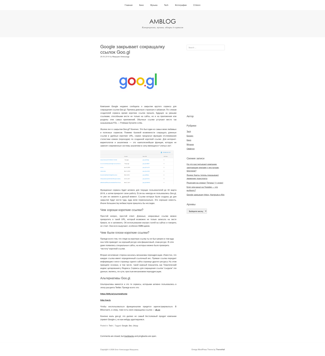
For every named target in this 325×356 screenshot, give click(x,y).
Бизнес (190, 135)
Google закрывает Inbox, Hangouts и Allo (205, 194)
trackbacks (129, 336)
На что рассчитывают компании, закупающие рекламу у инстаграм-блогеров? (203, 167)
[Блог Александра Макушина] (162, 22)
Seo (130, 325)
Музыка (153, 5)
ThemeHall (220, 349)
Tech (166, 5)
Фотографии (181, 5)
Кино (141, 5)
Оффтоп (191, 148)
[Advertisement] (202, 82)
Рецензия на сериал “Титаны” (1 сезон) (205, 182)
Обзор (135, 325)
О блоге (196, 5)
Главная (129, 5)
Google (125, 325)
